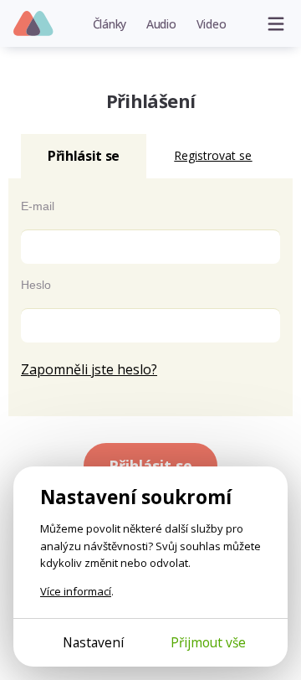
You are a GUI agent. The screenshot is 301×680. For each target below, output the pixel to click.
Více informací (75, 591)
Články (110, 24)
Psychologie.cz (33, 24)
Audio (161, 24)
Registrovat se (213, 155)
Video (211, 24)
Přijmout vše (208, 642)
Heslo (36, 284)
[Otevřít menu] (276, 23)
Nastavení (93, 642)
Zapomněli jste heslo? (89, 369)
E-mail (37, 206)
